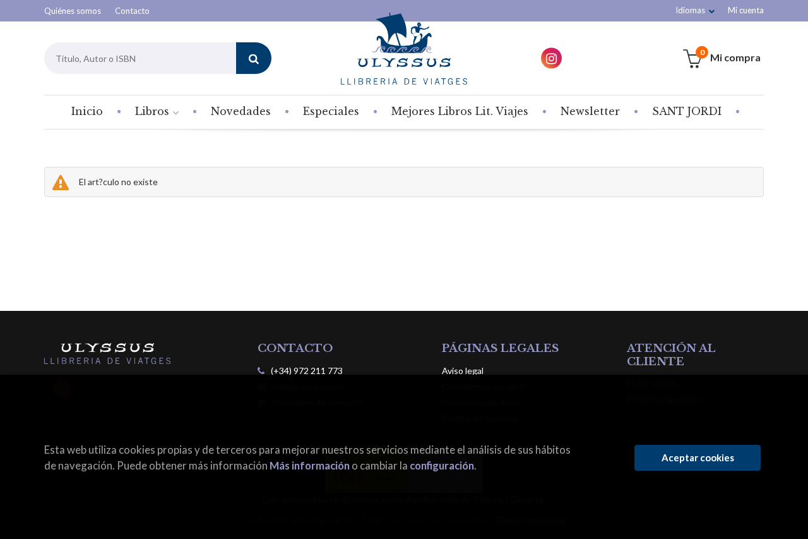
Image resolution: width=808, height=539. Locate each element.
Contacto (132, 11)
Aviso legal (463, 370)
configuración (442, 465)
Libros (153, 111)
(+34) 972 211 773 (307, 370)
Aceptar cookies (698, 457)
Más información (310, 465)
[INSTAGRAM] (551, 58)
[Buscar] (253, 58)
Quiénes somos (72, 11)
